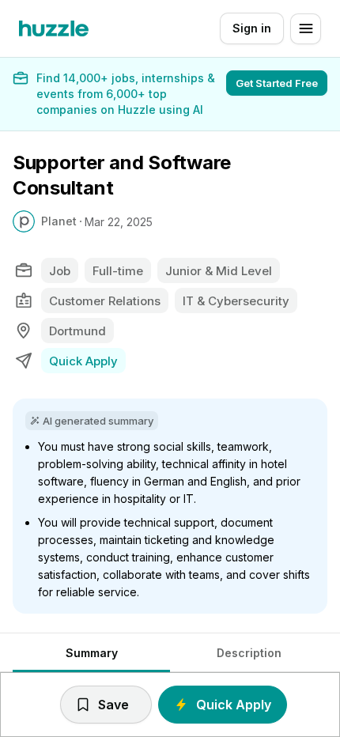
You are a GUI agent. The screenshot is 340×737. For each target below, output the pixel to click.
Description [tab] (249, 653)
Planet (59, 221)
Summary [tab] (92, 653)
